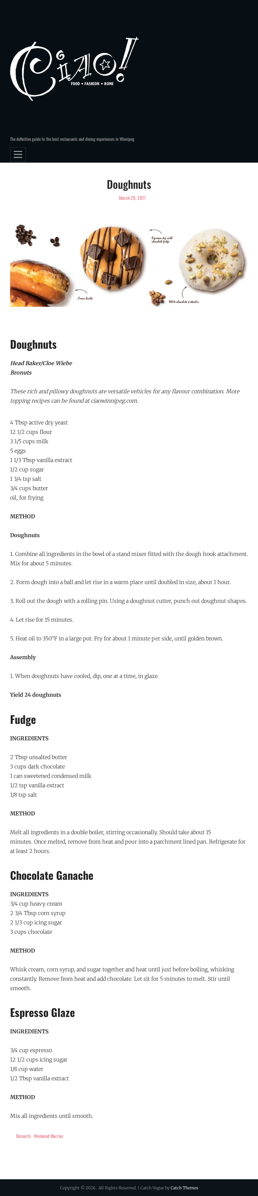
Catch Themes (184, 1187)
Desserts (23, 1135)
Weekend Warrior (48, 1135)
